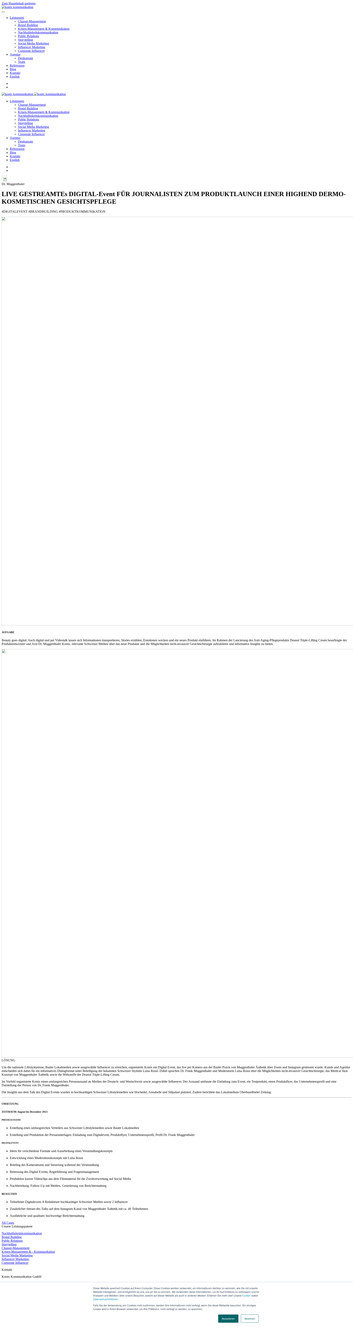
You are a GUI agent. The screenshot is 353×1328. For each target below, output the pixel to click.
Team (21, 62)
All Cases (8, 1222)
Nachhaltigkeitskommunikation (38, 32)
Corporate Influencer (31, 51)
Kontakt (15, 73)
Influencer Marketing (31, 47)
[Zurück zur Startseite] (17, 7)
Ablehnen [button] (249, 1318)
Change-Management (32, 21)
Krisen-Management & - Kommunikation (28, 1251)
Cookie (246, 1295)
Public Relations (28, 36)
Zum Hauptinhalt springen (19, 3)
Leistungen (17, 17)
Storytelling (25, 39)
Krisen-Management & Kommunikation (43, 28)
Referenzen (17, 65)
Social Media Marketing (33, 43)
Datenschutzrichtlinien (105, 1299)
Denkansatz (25, 58)
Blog (13, 69)
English (15, 76)
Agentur (15, 54)
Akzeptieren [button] (228, 1318)
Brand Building (28, 25)
